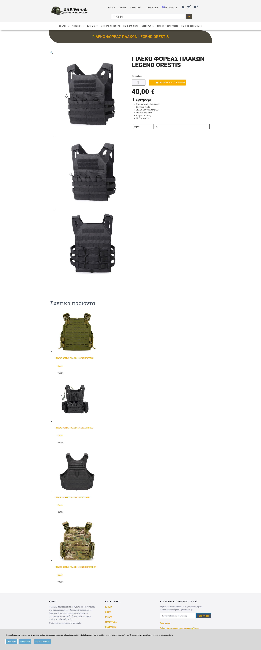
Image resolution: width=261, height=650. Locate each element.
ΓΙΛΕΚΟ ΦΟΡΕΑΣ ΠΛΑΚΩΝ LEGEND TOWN (72, 497)
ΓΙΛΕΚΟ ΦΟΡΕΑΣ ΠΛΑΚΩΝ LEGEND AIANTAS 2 (74, 428)
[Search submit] (189, 16)
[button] (51, 52)
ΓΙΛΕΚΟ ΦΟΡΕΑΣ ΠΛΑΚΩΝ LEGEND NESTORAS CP (76, 567)
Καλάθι (60, 366)
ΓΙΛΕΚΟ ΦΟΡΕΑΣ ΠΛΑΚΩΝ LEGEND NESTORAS (74, 358)
